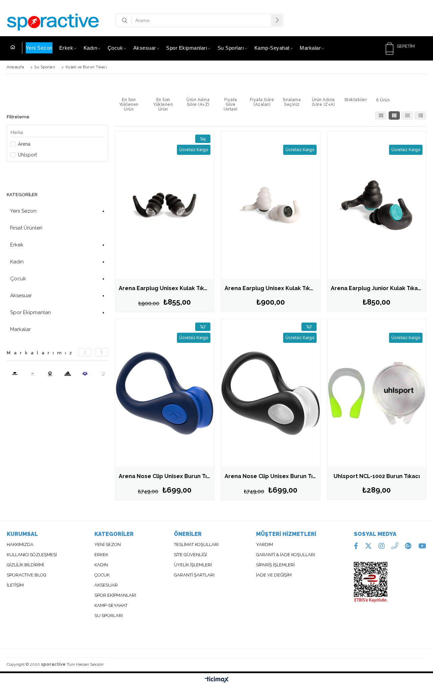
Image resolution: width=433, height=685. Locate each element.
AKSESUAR (106, 585)
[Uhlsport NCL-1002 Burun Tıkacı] (376, 393)
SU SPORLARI (108, 615)
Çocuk (115, 48)
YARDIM (264, 544)
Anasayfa (16, 48)
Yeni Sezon (39, 48)
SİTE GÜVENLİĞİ (190, 554)
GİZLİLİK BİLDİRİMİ (25, 565)
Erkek (66, 48)
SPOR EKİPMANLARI (115, 595)
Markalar (310, 48)
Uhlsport (27, 154)
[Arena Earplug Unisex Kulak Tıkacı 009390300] (270, 205)
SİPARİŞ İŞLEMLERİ (275, 565)
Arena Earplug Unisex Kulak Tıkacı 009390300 (272, 288)
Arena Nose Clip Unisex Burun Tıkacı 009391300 (166, 476)
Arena (24, 144)
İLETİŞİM (15, 585)
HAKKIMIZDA (20, 544)
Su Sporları (231, 48)
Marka (16, 132)
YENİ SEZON (107, 544)
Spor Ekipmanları (186, 48)
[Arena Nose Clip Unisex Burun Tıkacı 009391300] (164, 393)
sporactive (53, 664)
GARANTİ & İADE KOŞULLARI (285, 554)
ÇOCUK (102, 575)
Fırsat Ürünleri (26, 228)
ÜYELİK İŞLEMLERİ (193, 565)
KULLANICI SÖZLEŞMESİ (32, 554)
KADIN (101, 565)
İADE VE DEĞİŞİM (274, 575)
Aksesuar (144, 48)
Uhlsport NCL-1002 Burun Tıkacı (377, 476)
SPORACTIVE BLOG (26, 575)
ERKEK (101, 554)
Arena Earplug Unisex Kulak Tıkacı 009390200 (166, 288)
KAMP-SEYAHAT (111, 605)
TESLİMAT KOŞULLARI (196, 544)
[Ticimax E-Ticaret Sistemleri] (217, 680)
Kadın (90, 48)
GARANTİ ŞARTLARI (194, 575)
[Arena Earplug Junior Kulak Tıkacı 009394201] (376, 205)
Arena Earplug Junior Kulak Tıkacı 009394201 (378, 288)
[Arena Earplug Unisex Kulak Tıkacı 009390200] (164, 205)
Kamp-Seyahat (272, 48)
